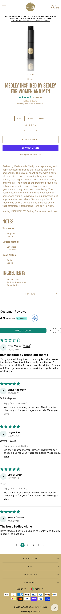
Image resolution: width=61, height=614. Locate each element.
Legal (30, 567)
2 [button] (30, 74)
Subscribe (30, 583)
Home (30, 79)
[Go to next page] (44, 545)
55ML (41, 118)
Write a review (23, 330)
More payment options (30, 154)
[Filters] (51, 330)
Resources (30, 575)
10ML (19, 118)
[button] (25, 97)
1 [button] (28, 74)
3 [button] (33, 74)
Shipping (20, 104)
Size (30, 114)
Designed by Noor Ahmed (30, 611)
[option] (30, 18)
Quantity (30, 125)
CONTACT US (30, 559)
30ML (30, 118)
